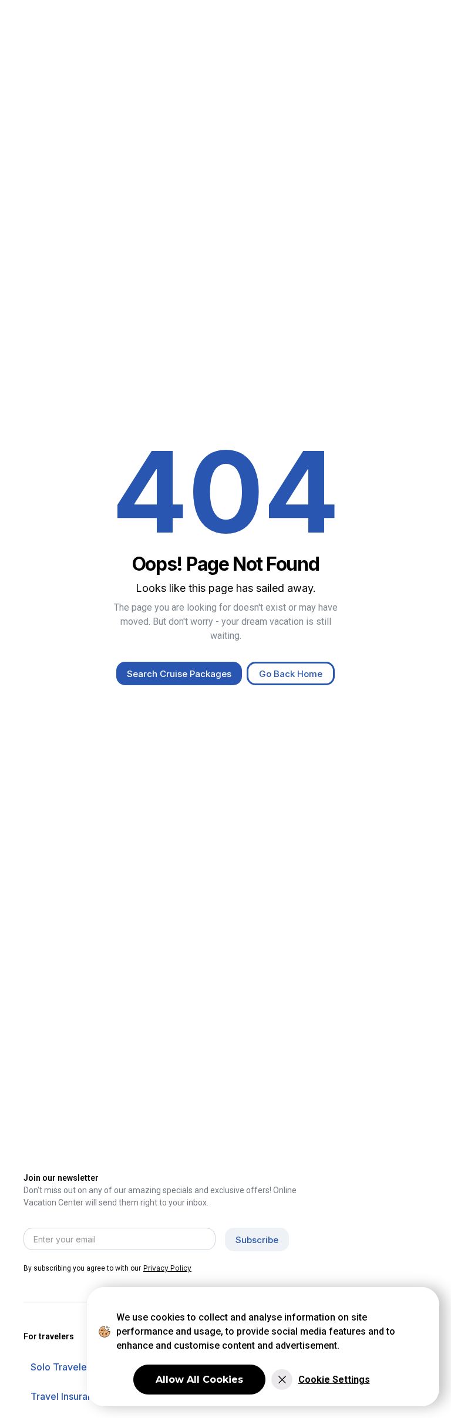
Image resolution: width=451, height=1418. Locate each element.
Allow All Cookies (199, 1379)
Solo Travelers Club (74, 1367)
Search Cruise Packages (179, 673)
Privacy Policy (167, 1268)
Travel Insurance (67, 1396)
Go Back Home (290, 673)
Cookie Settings (334, 1379)
